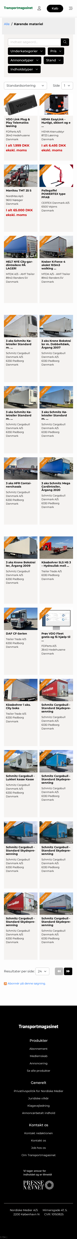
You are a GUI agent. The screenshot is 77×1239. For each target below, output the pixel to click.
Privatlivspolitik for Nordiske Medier (38, 1091)
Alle (7, 24)
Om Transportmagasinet (39, 1155)
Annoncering (39, 1063)
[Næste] (68, 971)
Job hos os (38, 1148)
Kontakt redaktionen (38, 1133)
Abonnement (38, 1048)
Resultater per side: (19, 971)
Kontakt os (38, 1140)
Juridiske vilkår (38, 1098)
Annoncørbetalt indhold (38, 1113)
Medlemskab (38, 1056)
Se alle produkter (38, 1070)
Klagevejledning (38, 1105)
